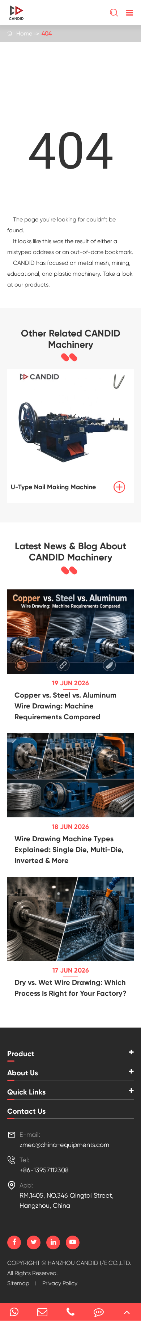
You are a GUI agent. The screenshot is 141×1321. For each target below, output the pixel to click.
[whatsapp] (14, 1312)
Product (20, 1053)
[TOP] (127, 1312)
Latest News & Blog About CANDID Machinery (70, 552)
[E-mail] (42, 1312)
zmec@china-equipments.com (64, 1144)
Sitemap (18, 1283)
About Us (22, 1072)
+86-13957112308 (44, 1170)
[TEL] (70, 1312)
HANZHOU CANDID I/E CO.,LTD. (89, 1262)
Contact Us (26, 1111)
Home (24, 33)
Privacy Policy (59, 1283)
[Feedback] (99, 1312)
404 (47, 33)
